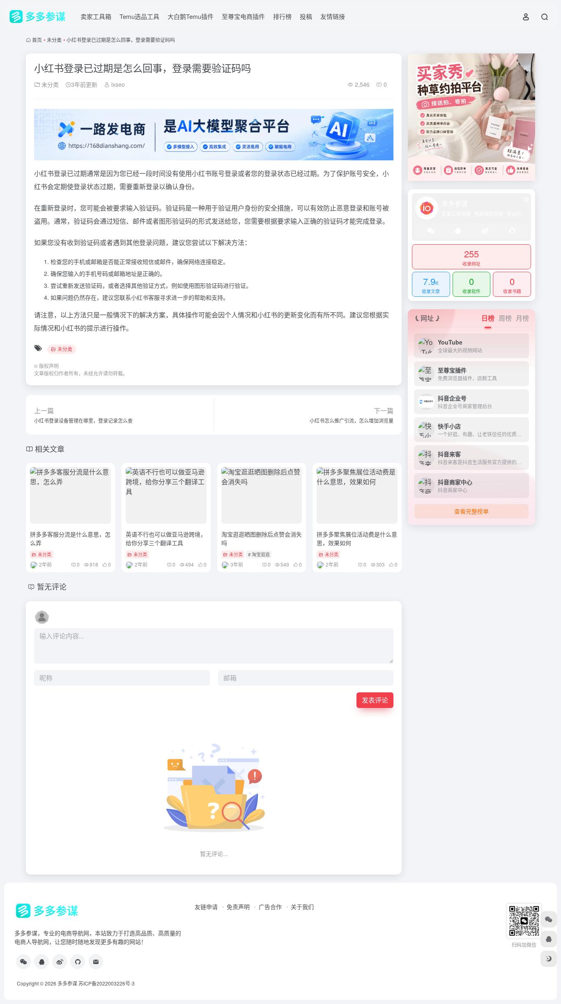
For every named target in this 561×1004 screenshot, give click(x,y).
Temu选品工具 (139, 16)
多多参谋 (67, 983)
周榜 (505, 318)
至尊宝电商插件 (243, 16)
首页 (37, 39)
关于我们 (302, 906)
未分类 (54, 39)
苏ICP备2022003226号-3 (106, 983)
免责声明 (238, 906)
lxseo (117, 84)
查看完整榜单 (471, 511)
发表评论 (375, 700)
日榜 (487, 318)
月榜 (522, 318)
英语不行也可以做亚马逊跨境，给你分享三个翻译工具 (166, 538)
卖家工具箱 (95, 16)
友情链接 (332, 16)
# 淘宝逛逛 (259, 554)
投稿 (306, 16)
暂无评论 (52, 586)
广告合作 (270, 906)
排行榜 (282, 16)
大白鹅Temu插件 (191, 16)
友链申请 (206, 906)
